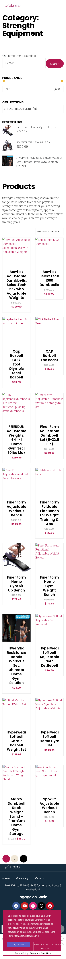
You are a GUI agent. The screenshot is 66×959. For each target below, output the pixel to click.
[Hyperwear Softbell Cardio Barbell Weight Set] (16, 726)
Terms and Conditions (40, 953)
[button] (16, 249)
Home (6, 878)
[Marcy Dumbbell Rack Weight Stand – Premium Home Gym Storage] (16, 792)
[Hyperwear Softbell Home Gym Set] (49, 726)
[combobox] (33, 109)
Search (54, 64)
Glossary (22, 878)
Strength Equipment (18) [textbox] (20, 109)
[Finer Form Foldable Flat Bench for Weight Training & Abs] (49, 495)
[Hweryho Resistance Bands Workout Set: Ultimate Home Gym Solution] (16, 641)
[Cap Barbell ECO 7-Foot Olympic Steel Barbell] (16, 344)
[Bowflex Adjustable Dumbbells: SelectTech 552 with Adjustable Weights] (16, 265)
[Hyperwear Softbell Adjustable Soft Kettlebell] (49, 641)
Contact (40, 878)
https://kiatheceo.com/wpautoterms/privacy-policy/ (45, 946)
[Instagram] (33, 906)
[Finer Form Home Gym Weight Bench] (49, 571)
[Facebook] (16, 906)
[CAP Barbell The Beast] (49, 344)
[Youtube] (24, 906)
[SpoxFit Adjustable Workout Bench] (49, 792)
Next (23, 858)
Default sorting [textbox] (48, 231)
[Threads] (41, 906)
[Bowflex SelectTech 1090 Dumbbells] (49, 265)
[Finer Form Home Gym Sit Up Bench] (16, 571)
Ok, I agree (18, 944)
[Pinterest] (50, 906)
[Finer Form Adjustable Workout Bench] (16, 495)
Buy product (16, 257)
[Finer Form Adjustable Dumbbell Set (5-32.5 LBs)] (49, 420)
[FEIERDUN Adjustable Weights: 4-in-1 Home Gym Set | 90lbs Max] (16, 420)
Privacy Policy (21, 953)
